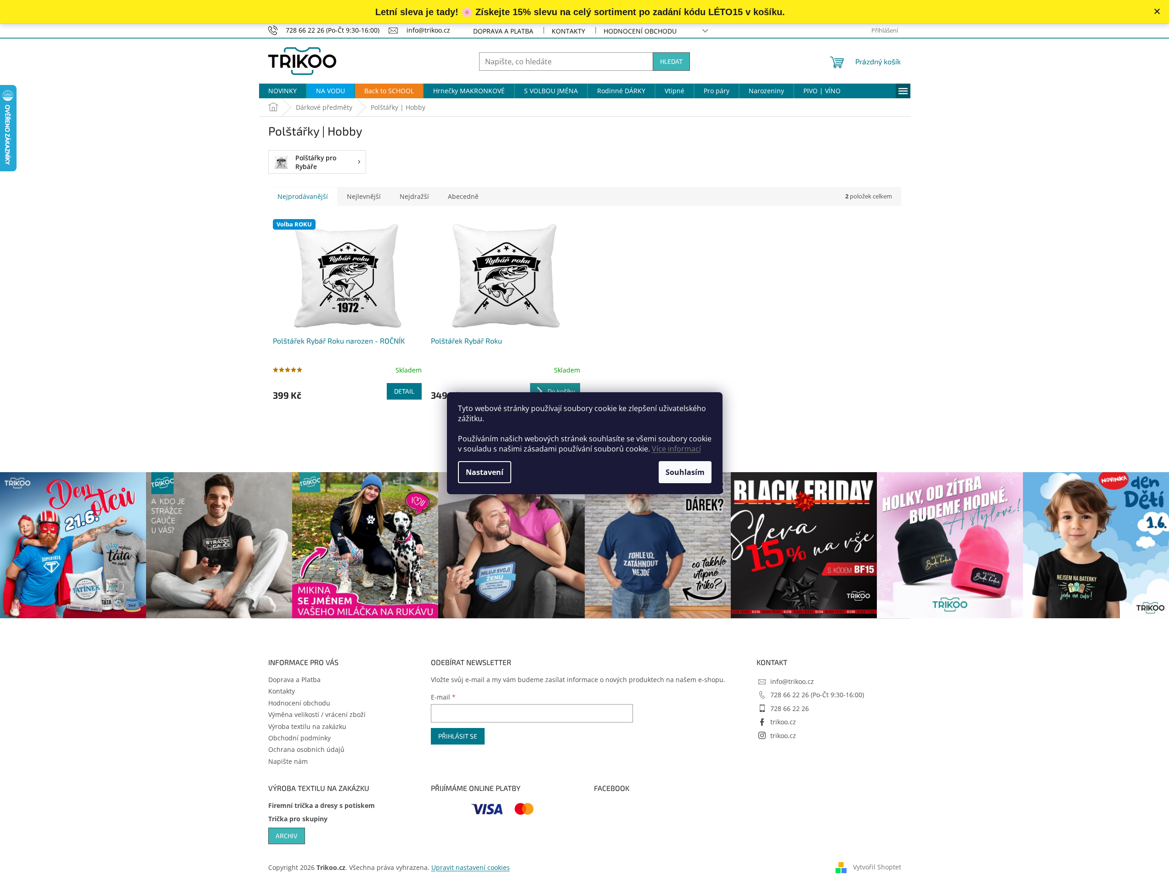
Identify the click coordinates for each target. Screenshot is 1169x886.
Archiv (287, 836)
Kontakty (568, 31)
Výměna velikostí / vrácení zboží (317, 714)
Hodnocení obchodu (640, 31)
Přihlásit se (457, 736)
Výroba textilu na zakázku (307, 726)
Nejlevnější (364, 196)
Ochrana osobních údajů (306, 749)
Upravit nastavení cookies (470, 867)
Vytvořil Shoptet (877, 867)
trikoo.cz (783, 721)
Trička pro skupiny (298, 818)
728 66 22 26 (789, 708)
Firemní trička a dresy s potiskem (321, 805)
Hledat (671, 61)
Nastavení (484, 472)
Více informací (676, 449)
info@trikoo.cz (792, 681)
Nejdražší (414, 196)
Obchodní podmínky (299, 738)
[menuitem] (282, 91)
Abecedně (463, 196)
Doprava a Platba (503, 31)
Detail (404, 391)
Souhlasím (685, 472)
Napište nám (288, 761)
